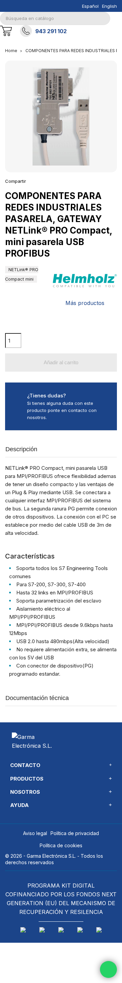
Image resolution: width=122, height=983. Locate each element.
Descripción (21, 449)
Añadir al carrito (61, 362)
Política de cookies (61, 845)
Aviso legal (35, 833)
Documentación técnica (37, 698)
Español (90, 6)
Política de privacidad (74, 833)
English (109, 6)
